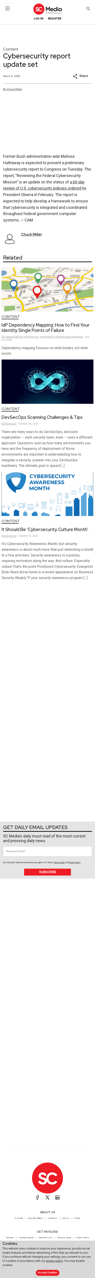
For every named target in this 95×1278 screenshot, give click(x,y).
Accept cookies (47, 1272)
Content (10, 49)
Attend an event (45, 1237)
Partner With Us (82, 1237)
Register (54, 18)
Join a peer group (64, 1237)
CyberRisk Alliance (35, 1218)
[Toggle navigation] (7, 8)
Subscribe (47, 872)
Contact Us (52, 1218)
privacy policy (54, 1261)
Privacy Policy (74, 862)
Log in (38, 18)
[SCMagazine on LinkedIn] (57, 1197)
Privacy (77, 1218)
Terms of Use (59, 862)
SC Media (19, 1218)
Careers (65, 1218)
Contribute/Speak (26, 1237)
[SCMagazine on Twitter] (47, 1197)
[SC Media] (47, 8)
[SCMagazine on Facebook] (37, 1197)
